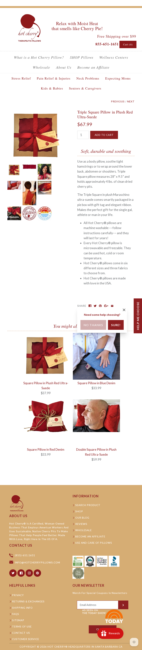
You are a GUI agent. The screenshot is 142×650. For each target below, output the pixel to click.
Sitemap (18, 620)
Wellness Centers (113, 57)
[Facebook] (21, 573)
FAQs (15, 614)
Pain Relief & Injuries (53, 78)
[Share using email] (112, 306)
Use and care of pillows (93, 542)
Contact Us (21, 632)
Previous (118, 101)
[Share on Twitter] (95, 306)
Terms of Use (22, 626)
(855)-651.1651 (25, 555)
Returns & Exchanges (28, 601)
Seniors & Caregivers (85, 88)
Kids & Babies (52, 88)
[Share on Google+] (106, 306)
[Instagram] (29, 573)
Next (131, 101)
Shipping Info (22, 607)
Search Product (87, 505)
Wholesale (41, 67)
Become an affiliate (90, 536)
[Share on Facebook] (90, 306)
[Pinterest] (37, 573)
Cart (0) (128, 44)
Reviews (81, 523)
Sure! (116, 325)
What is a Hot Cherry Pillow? (39, 57)
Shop (79, 511)
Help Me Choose (138, 316)
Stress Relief (21, 78)
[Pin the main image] (100, 306)
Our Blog (82, 517)
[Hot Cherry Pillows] (29, 14)
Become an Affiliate (93, 67)
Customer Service (25, 639)
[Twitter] (13, 573)
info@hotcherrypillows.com (37, 562)
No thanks (93, 325)
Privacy (18, 595)
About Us (63, 67)
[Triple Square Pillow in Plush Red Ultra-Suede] (36, 112)
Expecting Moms (118, 78)
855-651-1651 (107, 44)
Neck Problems (87, 78)
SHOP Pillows (81, 57)
